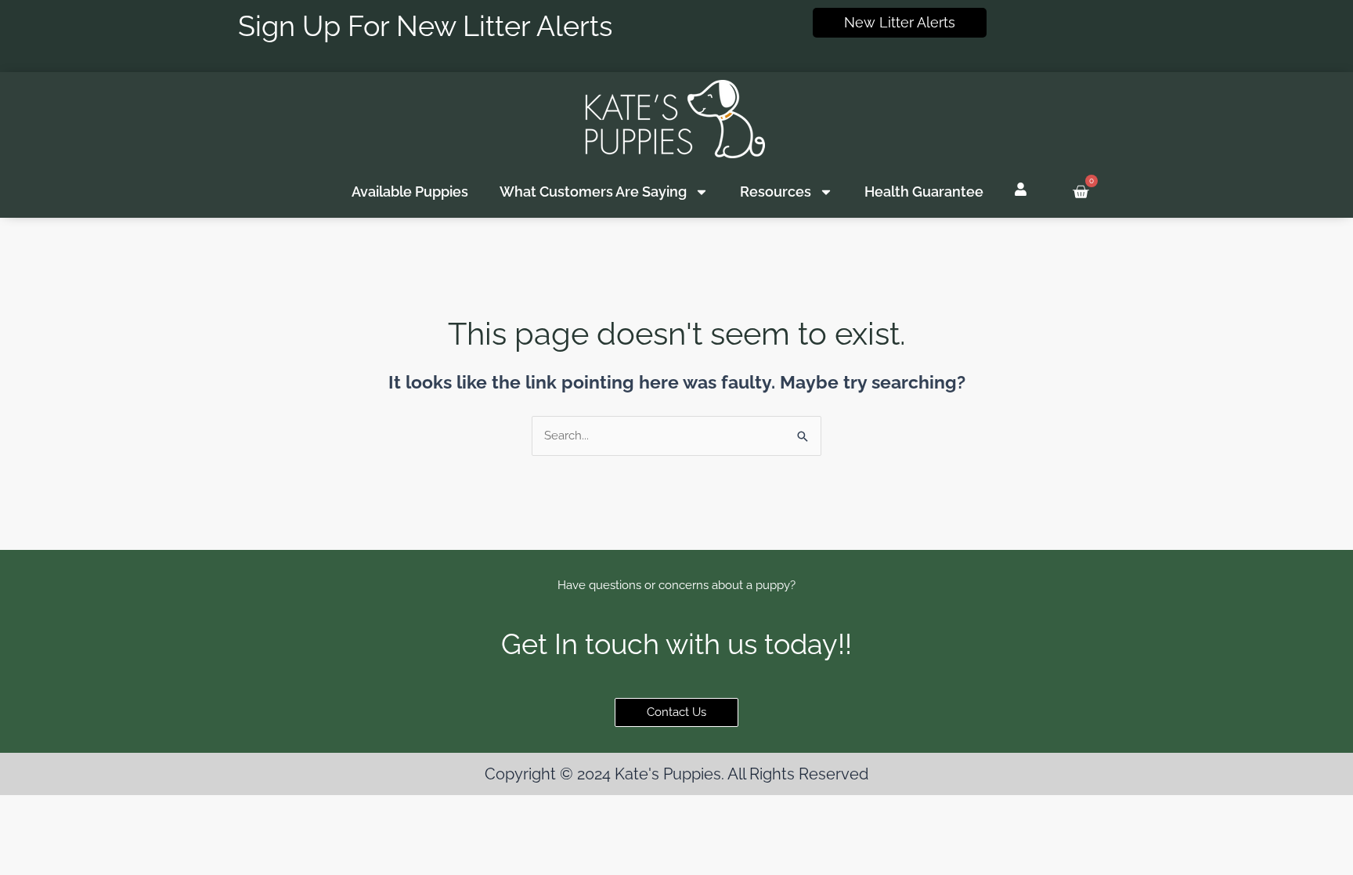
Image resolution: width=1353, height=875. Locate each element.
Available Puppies (410, 191)
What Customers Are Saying (593, 191)
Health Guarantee (923, 191)
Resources (775, 191)
